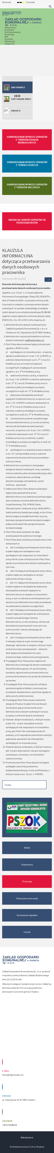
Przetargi (9, 34)
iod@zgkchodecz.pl (34, 340)
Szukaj (50, 6)
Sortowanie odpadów (27, 915)
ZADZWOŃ (7, 1120)
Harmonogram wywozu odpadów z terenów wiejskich (27, 186)
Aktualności (10, 27)
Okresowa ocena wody (27, 898)
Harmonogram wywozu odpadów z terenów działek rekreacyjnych (27, 139)
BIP (6, 36)
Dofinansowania (13, 32)
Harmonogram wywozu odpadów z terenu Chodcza (27, 163)
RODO (27, 847)
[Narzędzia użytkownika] (48, 279)
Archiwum (9, 29)
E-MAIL (5, 1070)
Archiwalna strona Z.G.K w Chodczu (27, 1146)
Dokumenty (27, 864)
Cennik (27, 932)
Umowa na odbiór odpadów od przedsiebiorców (27, 221)
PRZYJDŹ (6, 1095)
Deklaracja (10, 42)
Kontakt (9, 39)
